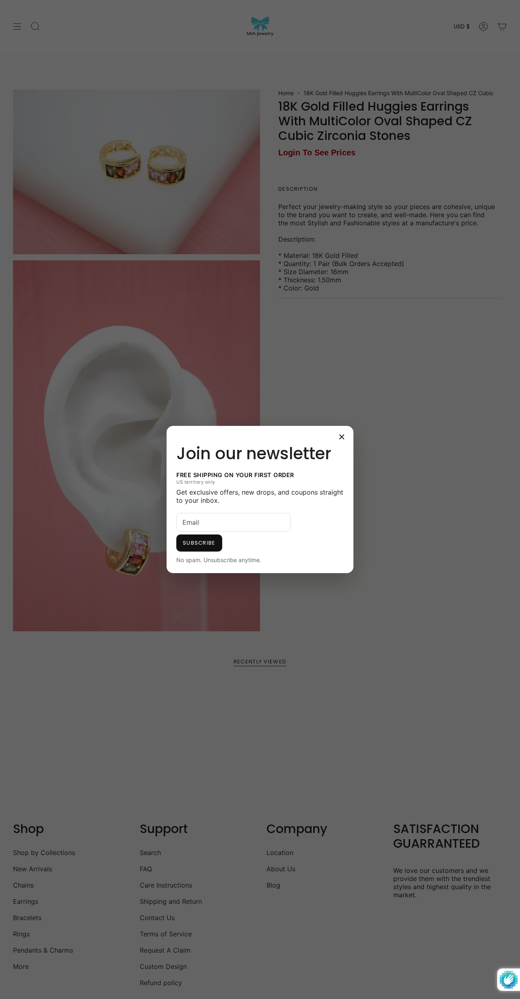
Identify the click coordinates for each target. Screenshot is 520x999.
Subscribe (199, 543)
